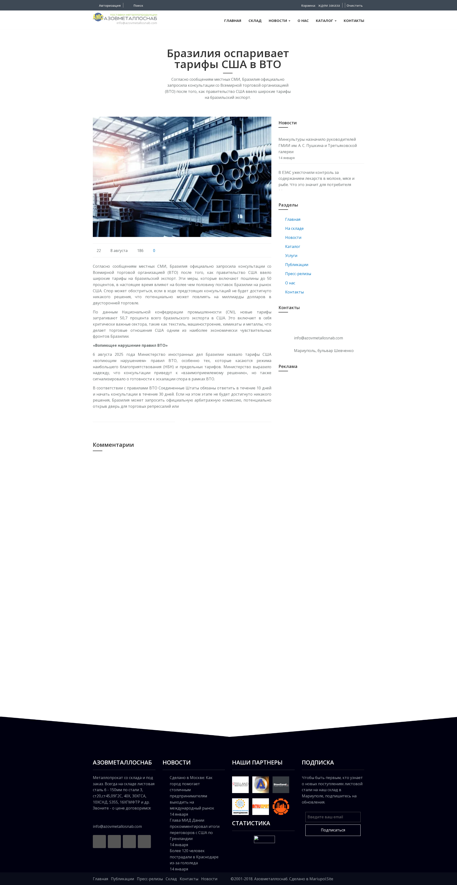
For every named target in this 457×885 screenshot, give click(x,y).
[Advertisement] (321, 413)
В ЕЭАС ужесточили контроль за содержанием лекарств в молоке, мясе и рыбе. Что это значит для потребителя (316, 178)
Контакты (189, 878)
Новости (209, 878)
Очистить (355, 5)
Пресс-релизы (150, 878)
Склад (171, 878)
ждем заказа (329, 5)
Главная (100, 878)
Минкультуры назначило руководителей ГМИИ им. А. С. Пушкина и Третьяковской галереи (317, 145)
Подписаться (333, 830)
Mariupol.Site (321, 878)
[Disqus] (182, 519)
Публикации (122, 878)
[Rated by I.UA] (264, 838)
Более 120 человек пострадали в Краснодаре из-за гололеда (194, 856)
